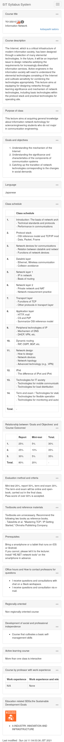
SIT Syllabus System (17, 4)
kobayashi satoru (49, 29)
